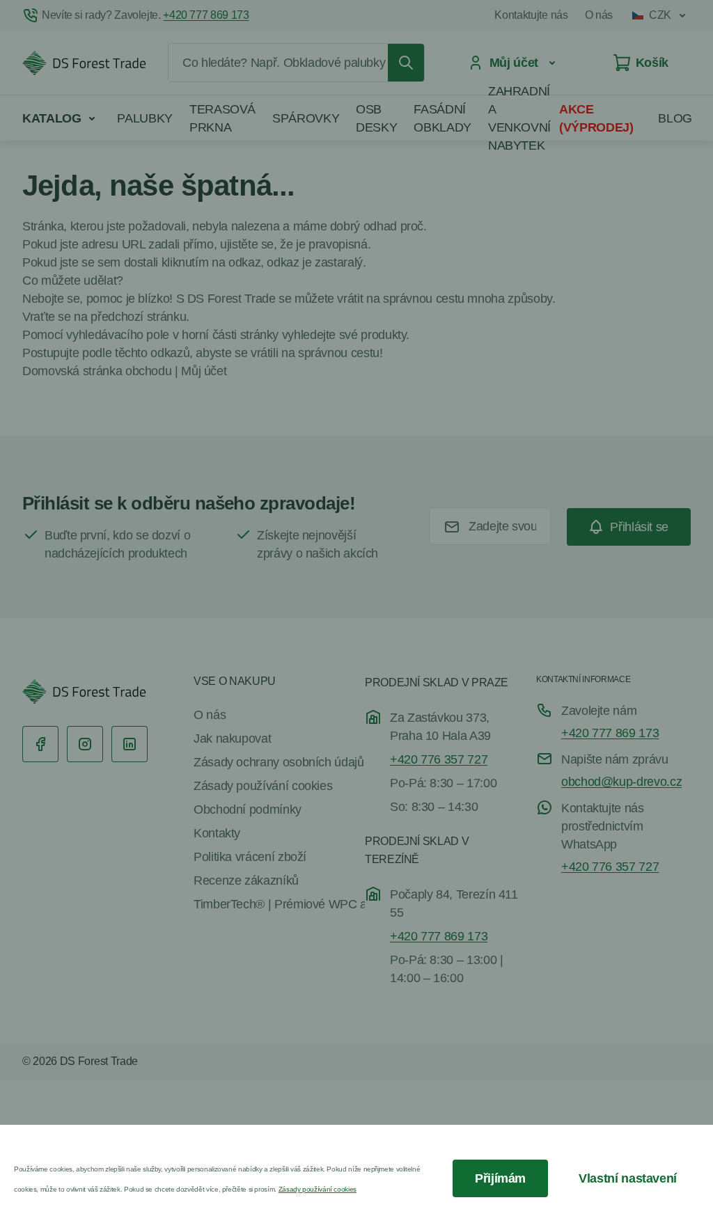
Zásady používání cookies (317, 1189)
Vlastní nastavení (628, 1178)
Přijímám (500, 1178)
